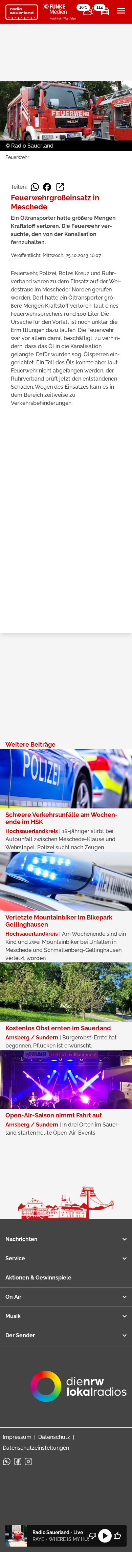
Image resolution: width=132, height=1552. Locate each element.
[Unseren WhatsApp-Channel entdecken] (7, 1461)
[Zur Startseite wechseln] (21, 12)
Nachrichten (21, 1239)
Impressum (17, 1437)
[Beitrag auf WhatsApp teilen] (35, 187)
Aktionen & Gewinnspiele (38, 1277)
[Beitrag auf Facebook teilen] (47, 187)
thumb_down (93, 1536)
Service (15, 1258)
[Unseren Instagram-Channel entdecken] (28, 1461)
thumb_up (117, 1536)
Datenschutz (54, 1437)
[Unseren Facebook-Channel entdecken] (18, 1461)
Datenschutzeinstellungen (36, 1448)
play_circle (105, 1536)
